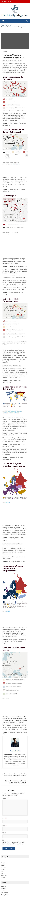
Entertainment (5, 875)
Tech (2, 871)
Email (4, 825)
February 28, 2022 (7, 60)
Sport (2, 873)
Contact (3, 877)
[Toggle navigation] (3, 21)
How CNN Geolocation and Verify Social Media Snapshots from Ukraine (15, 781)
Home (2, 861)
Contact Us (4, 888)
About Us (3, 886)
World (2, 865)
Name (4, 818)
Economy (3, 867)
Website (4, 833)
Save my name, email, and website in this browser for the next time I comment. (13, 843)
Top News (5, 52)
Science (3, 869)
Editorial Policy (5, 893)
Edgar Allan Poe (17, 60)
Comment (5, 798)
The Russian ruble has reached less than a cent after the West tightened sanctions (15, 775)
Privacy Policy (4, 895)
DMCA (2, 891)
